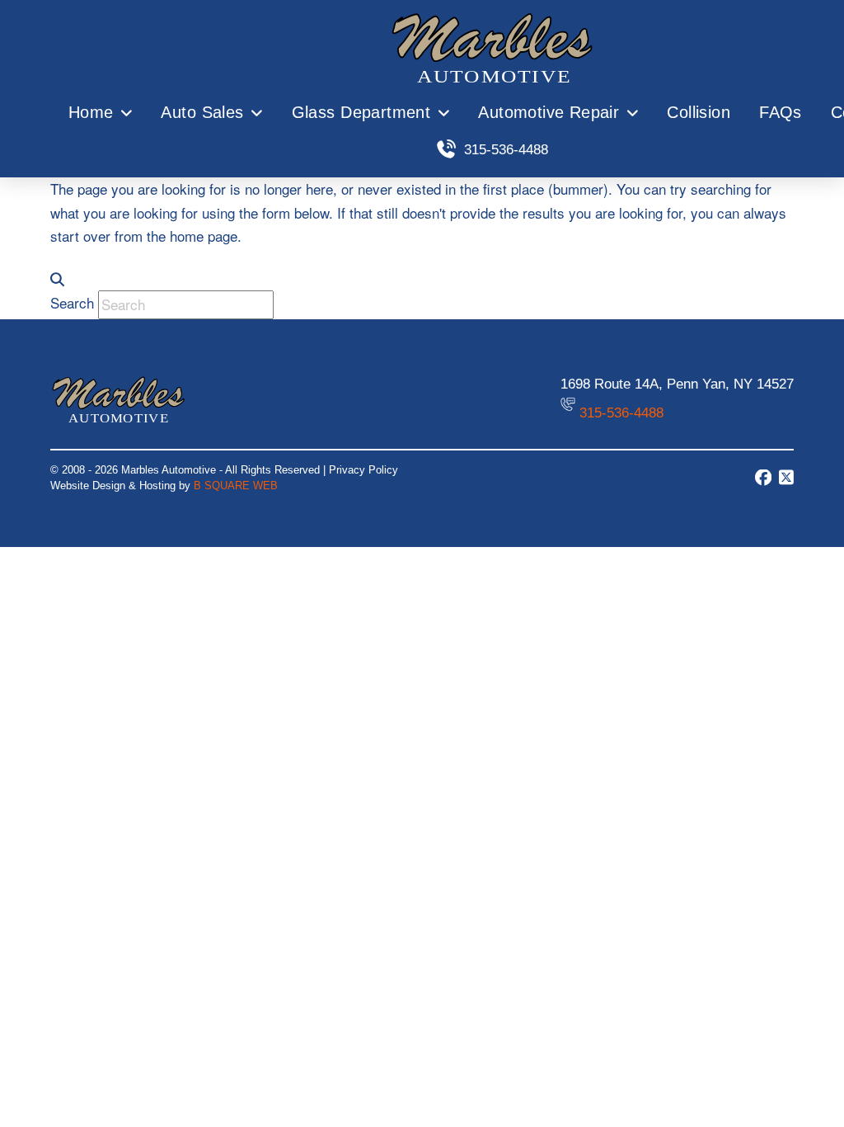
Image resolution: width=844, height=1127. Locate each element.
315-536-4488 (621, 413)
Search (72, 302)
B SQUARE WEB (236, 485)
